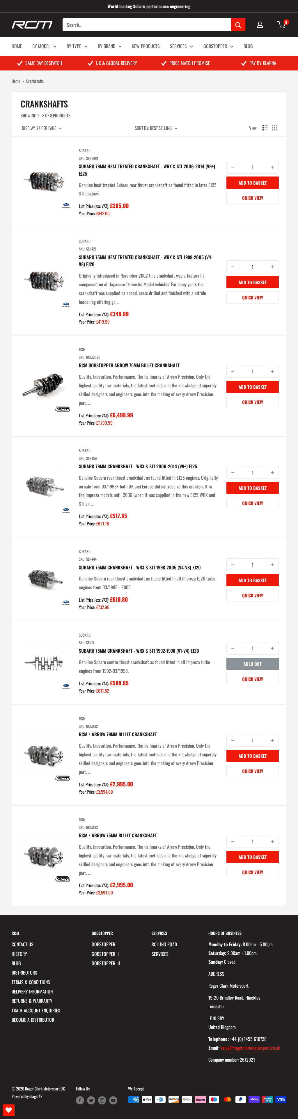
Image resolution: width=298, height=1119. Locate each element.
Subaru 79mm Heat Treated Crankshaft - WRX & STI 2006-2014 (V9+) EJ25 (147, 170)
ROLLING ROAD (164, 944)
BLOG (248, 46)
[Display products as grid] (274, 127)
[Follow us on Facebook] (80, 1100)
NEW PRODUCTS (146, 46)
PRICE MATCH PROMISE (189, 62)
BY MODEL (41, 46)
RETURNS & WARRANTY (32, 1000)
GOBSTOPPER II (105, 953)
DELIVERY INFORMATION (32, 991)
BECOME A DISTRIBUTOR (33, 1019)
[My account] (260, 25)
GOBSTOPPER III (106, 963)
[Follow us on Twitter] (91, 1100)
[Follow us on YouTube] (113, 1100)
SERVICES (178, 46)
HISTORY (19, 953)
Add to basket (253, 182)
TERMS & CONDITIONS (31, 982)
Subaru (85, 150)
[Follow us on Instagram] (102, 1100)
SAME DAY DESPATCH (43, 62)
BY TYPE (74, 46)
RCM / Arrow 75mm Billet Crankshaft (118, 835)
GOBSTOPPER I (105, 944)
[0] (281, 24)
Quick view (252, 198)
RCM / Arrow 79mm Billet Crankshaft (118, 734)
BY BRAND (106, 46)
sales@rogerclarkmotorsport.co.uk (250, 1047)
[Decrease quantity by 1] (233, 167)
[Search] (238, 24)
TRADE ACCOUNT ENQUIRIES (36, 1010)
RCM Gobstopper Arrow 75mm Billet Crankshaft (129, 365)
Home (16, 81)
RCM (82, 349)
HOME (17, 46)
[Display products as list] (265, 127)
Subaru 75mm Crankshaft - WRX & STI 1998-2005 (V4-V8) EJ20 (140, 567)
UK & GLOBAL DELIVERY (116, 62)
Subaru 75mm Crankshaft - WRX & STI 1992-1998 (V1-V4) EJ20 (139, 650)
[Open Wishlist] (9, 1110)
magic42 (35, 1096)
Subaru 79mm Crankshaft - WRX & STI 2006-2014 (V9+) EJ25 (138, 466)
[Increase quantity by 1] (272, 167)
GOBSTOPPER (215, 46)
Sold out (253, 664)
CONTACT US (22, 944)
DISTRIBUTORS (24, 972)
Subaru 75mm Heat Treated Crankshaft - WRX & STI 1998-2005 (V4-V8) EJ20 (145, 261)
